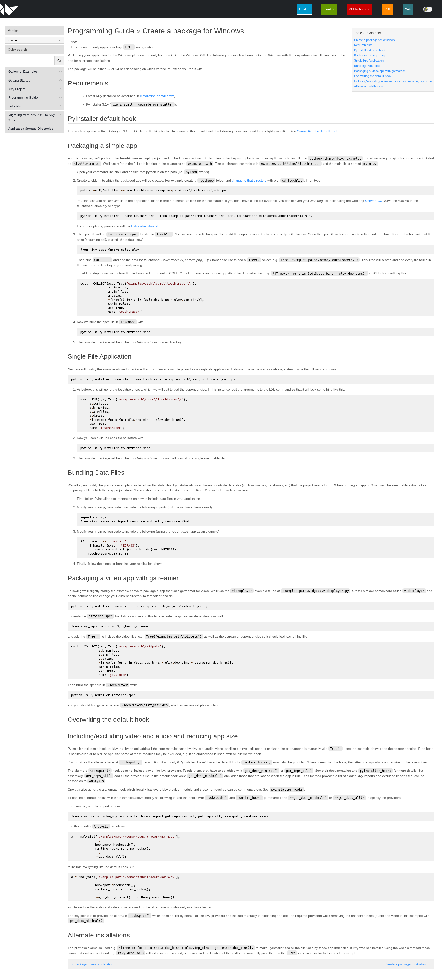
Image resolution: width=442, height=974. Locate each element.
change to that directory (249, 180)
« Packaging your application (92, 964)
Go (59, 60)
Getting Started (19, 80)
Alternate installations (368, 86)
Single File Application (369, 60)
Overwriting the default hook (372, 76)
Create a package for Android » (407, 964)
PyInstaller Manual (144, 226)
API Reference (359, 9)
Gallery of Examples (23, 71)
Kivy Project (16, 89)
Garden (329, 9)
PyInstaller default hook (370, 50)
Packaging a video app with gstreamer (379, 71)
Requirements (363, 45)
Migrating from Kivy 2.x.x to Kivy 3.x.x (31, 117)
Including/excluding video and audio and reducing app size (393, 81)
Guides (304, 9)
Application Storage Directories (30, 128)
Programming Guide (23, 97)
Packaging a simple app (370, 55)
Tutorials (14, 106)
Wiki (408, 9)
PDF (387, 9)
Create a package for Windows (374, 40)
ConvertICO (373, 201)
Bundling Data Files (367, 66)
